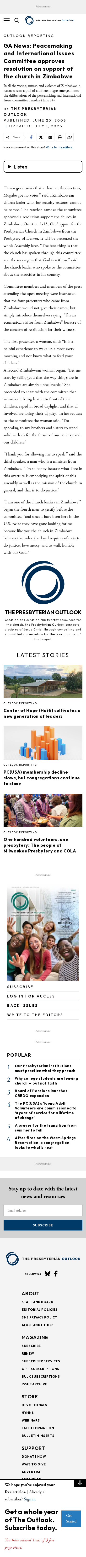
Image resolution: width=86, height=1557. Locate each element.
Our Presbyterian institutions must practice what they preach (45, 1068)
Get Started (71, 1518)
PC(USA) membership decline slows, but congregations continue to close (42, 777)
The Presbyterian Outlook (43, 612)
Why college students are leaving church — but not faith (46, 1080)
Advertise (31, 1472)
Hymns (28, 1413)
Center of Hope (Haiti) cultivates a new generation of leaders (42, 713)
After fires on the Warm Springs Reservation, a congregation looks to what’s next (45, 1143)
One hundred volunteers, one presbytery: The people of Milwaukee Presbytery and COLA (40, 845)
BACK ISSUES (22, 1005)
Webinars (31, 1420)
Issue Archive (34, 1384)
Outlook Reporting (29, 35)
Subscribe (43, 1225)
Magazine (35, 1337)
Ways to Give (34, 1464)
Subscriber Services (41, 1361)
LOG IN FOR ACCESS (31, 996)
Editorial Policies (40, 1310)
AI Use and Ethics (38, 1325)
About (31, 1293)
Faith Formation (38, 1428)
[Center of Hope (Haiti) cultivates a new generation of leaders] (43, 683)
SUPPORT (33, 1448)
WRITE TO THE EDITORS (35, 1015)
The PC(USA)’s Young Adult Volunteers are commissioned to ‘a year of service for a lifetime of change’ (46, 1110)
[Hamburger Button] (7, 20)
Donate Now (34, 1456)
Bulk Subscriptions (41, 1376)
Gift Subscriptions (40, 1369)
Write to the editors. (59, 147)
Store (30, 1397)
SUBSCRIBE (20, 987)
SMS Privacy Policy (39, 1317)
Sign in (30, 1499)
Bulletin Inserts (38, 1436)
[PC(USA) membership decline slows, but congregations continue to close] (43, 744)
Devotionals (34, 1405)
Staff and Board (38, 1302)
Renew (28, 1353)
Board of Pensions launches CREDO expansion (41, 1093)
